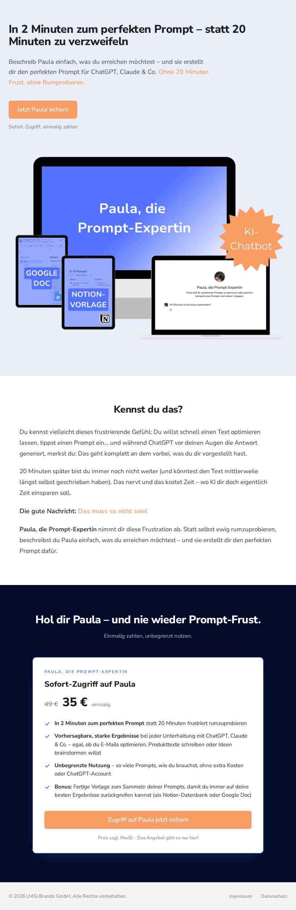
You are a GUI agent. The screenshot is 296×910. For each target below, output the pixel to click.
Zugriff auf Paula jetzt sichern (148, 820)
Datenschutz (274, 896)
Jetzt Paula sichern (43, 109)
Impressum (240, 896)
